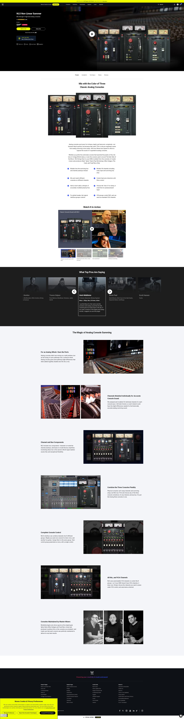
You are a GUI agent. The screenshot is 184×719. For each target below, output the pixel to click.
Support (94, 694)
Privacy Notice (121, 694)
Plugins (68, 688)
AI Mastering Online (97, 692)
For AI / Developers (122, 702)
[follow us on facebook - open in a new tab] (119, 710)
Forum (94, 698)
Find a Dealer (95, 700)
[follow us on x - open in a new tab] (123, 710)
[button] (4, 715)
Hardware (69, 700)
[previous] (74, 291)
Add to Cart (23, 28)
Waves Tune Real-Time (46, 686)
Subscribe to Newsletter (123, 686)
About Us (120, 690)
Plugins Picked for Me (97, 690)
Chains (99, 75)
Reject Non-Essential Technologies (28, 713)
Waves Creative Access (46, 4)
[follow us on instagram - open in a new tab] (126, 711)
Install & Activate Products (72, 696)
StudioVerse (69, 692)
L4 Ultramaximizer (44, 690)
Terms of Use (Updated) (123, 692)
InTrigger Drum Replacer (46, 696)
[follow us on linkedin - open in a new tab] (133, 710)
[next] (110, 291)
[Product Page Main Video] (92, 34)
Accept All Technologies (47, 713)
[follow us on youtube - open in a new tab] (130, 711)
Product (77, 75)
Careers (94, 702)
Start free (55, 4)
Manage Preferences (9, 713)
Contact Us (120, 688)
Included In (84, 75)
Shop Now (104, 1)
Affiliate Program (96, 696)
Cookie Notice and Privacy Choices (125, 696)
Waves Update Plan (97, 688)
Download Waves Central (72, 694)
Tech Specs (92, 75)
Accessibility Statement (123, 698)
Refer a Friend (70, 702)
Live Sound (69, 698)
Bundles (68, 690)
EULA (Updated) (121, 700)
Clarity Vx (43, 692)
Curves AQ (43, 688)
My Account (95, 686)
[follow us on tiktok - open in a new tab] (137, 711)
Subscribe (38, 29)
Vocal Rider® (43, 694)
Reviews (106, 75)
